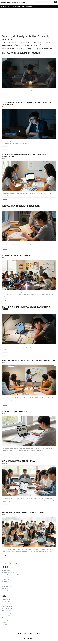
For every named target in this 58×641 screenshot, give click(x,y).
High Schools (6, 584)
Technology (5, 581)
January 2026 (6, 603)
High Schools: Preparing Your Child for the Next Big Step (21, 206)
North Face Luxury (12, 6)
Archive (29, 635)
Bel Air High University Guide (13, 2)
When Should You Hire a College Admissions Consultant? (21, 53)
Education (5, 579)
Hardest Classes (21, 6)
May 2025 (5, 622)
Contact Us (37, 633)
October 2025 (6, 610)
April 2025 (5, 624)
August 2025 (6, 615)
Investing (5, 588)
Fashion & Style (7, 577)
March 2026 (6, 599)
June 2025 (5, 620)
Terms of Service (27, 633)
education (5, 591)
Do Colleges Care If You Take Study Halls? (16, 412)
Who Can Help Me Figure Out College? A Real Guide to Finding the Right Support (28, 360)
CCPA (32, 633)
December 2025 (7, 606)
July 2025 (5, 617)
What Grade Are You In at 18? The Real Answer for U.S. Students (23, 512)
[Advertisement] (29, 19)
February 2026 (6, 601)
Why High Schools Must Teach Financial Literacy (18, 461)
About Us (20, 633)
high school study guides (9, 572)
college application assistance (10, 574)
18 (16, 563)
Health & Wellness (7, 586)
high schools (6, 570)
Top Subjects (3, 6)
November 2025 (7, 608)
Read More (5, 96)
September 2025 (7, 613)
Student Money (29, 6)
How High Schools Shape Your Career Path (16, 256)
